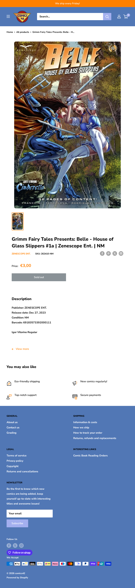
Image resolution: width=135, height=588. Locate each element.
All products (22, 32)
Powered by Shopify (17, 577)
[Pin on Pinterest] (108, 253)
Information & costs (85, 422)
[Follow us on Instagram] (21, 545)
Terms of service (17, 455)
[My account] (119, 16)
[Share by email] (121, 253)
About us (12, 422)
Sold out (39, 277)
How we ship (81, 427)
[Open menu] (8, 16)
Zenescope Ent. (21, 253)
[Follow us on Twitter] (15, 545)
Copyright (12, 466)
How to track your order (87, 433)
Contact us (13, 427)
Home (10, 32)
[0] (126, 17)
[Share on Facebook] (102, 253)
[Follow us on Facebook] (9, 545)
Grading (11, 433)
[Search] (107, 16)
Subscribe (17, 523)
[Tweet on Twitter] (114, 253)
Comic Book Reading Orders (90, 455)
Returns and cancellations (22, 471)
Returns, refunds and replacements (94, 438)
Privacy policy (15, 461)
